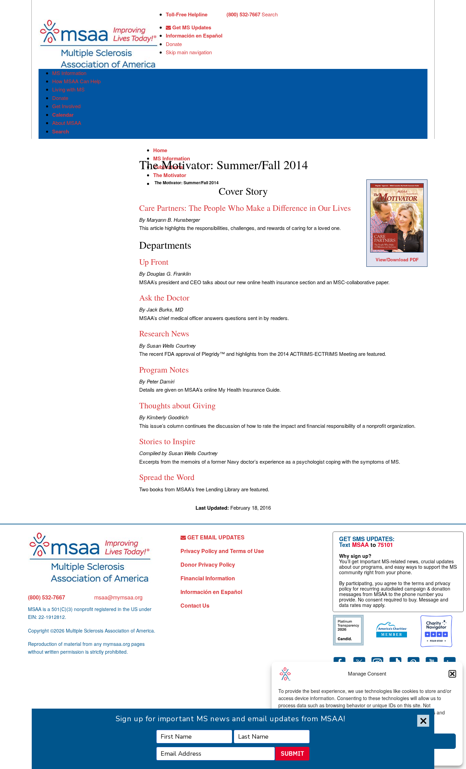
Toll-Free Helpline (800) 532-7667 (213, 14)
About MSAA (66, 122)
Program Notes (164, 369)
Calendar (63, 114)
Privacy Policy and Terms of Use (222, 551)
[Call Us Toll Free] (217, 15)
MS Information (69, 72)
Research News (164, 333)
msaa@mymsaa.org (118, 597)
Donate (174, 43)
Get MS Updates (191, 27)
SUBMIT (292, 753)
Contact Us (194, 605)
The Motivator (169, 175)
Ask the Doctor (164, 297)
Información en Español (194, 35)
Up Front (154, 261)
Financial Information (207, 578)
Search (270, 14)
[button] (452, 673)
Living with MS (68, 89)
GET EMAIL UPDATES (215, 537)
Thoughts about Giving (177, 405)
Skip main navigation (189, 52)
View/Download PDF (397, 259)
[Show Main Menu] (45, 13)
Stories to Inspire (167, 441)
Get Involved (66, 106)
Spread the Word (166, 476)
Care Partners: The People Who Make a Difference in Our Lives (245, 207)
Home (160, 150)
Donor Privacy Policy (207, 564)
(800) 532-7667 (46, 597)
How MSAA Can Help (76, 81)
